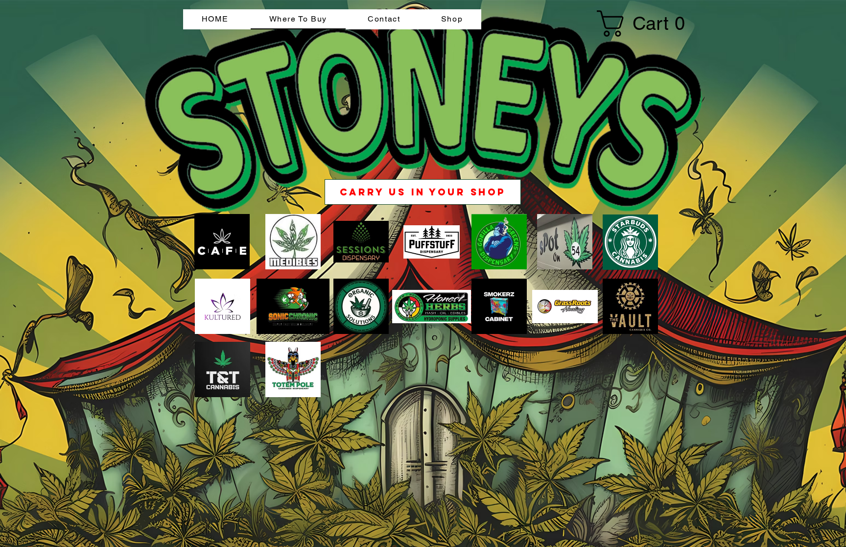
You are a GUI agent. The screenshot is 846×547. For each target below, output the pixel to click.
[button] (629, 23)
